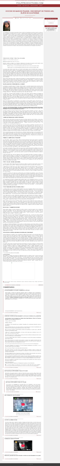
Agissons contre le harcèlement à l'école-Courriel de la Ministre (23, 316)
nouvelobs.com (15, 59)
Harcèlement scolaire (20, 281)
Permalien (39, 312)
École (43, 0)
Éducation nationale (28, 281)
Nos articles (26, 5)
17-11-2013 (8, 59)
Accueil (19, 5)
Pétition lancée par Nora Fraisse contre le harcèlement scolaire (23, 455)
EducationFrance (19, 310)
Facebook (39, 244)
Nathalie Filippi (6, 42)
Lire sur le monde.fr (13, 299)
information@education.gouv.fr (14, 319)
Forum (40, 5)
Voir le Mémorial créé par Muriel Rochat (23, 414)
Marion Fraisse (13, 281)
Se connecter (6, 312)
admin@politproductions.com (51, 30)
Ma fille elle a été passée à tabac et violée (16, 370)
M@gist (13, 350)
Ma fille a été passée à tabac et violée (16, 382)
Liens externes (34, 5)
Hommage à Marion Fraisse (12, 438)
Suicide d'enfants (7, 281)
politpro (9, 454)
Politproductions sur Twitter (34, 0)
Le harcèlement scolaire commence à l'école (17, 290)
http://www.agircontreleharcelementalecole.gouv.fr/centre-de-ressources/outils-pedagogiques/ (21, 343)
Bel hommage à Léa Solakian (12, 395)
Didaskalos (17, 18)
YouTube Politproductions (21, 0)
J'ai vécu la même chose (11, 420)
